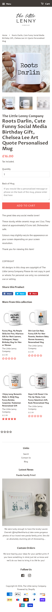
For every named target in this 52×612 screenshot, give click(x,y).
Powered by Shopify (26, 589)
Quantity (6, 169)
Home (4, 35)
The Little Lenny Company (34, 586)
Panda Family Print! (26, 475)
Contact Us (26, 457)
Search (26, 454)
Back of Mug (8, 183)
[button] (9, 358)
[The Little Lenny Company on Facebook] (22, 576)
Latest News (26, 469)
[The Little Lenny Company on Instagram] (29, 576)
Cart (47, 4)
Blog (26, 461)
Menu (8, 4)
